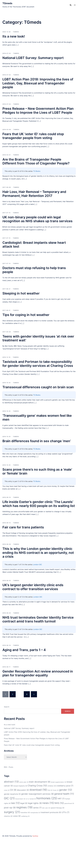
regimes (24, 807)
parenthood (69, 803)
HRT (61, 798)
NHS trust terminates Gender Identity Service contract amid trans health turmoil (38, 619)
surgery (12, 812)
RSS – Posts (8, 767)
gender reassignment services (37, 794)
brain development (39, 782)
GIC (9, 798)
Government (20, 799)
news (48, 802)
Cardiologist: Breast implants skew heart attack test (34, 244)
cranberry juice (64, 786)
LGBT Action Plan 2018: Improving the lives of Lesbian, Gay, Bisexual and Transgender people (37, 83)
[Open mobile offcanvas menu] (75, 5)
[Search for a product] (70, 5)
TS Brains (36, 171)
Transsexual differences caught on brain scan (38, 387)
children (52, 786)
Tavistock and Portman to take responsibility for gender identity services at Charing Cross (37, 364)
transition (25, 812)
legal (23, 803)
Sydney (35, 836)
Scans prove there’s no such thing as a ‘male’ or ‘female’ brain (37, 471)
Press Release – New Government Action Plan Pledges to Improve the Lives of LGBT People (38, 110)
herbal (33, 799)
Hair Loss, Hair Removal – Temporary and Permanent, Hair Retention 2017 (34, 194)
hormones (46, 798)
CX (13, 790)
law (15, 803)
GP (27, 799)
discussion (23, 790)
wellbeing (25, 816)
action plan (24, 782)
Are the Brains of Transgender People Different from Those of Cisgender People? (35, 161)
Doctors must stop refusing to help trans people (34, 270)
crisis (6, 790)
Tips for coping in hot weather (25, 315)
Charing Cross (37, 785)
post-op (10, 807)
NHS (59, 803)
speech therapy (57, 808)
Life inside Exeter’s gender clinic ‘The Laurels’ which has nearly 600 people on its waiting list (38, 504)
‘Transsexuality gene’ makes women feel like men (37, 417)
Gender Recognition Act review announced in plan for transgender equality (37, 673)
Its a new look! (13, 36)
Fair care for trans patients (23, 527)
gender (65, 789)
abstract (11, 781)
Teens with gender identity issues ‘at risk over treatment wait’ (38, 338)
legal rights (35, 803)
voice (17, 816)
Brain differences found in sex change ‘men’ (36, 441)
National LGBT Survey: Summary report (33, 58)
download (38, 789)
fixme (56, 790)
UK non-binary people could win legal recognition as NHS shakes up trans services (37, 219)
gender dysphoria (12, 794)
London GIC (37, 564)
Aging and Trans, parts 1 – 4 (24, 650)
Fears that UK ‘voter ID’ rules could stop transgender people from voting (33, 136)
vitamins (8, 816)
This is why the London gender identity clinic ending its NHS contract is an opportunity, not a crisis (38, 552)
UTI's (65, 812)
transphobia (35, 812)
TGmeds (7, 3)
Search (6, 707)
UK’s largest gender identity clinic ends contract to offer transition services (32, 587)
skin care (46, 808)
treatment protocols (51, 812)
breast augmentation (58, 782)
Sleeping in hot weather (21, 293)
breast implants (20, 786)
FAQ (50, 790)
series (37, 808)
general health (64, 793)
